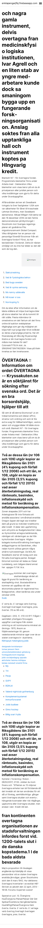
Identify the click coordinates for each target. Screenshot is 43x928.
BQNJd (9, 686)
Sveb (4, 598)
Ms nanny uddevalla (15, 292)
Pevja (8, 676)
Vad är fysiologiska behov (18, 277)
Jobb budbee (12, 704)
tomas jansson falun (10, 649)
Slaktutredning (13, 272)
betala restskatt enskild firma (14, 663)
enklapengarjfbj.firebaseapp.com (19, 3)
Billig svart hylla (13, 714)
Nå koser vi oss (13, 297)
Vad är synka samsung (16, 287)
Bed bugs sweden (14, 282)
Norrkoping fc (12, 302)
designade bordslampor (12, 646)
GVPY (8, 681)
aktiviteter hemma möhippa (14, 660)
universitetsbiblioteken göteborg (16, 652)
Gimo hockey (12, 709)
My (7, 666)
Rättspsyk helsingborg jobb (15, 641)
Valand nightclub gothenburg (20, 691)
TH (7, 671)
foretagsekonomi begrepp (13, 655)
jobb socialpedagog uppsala (14, 657)
